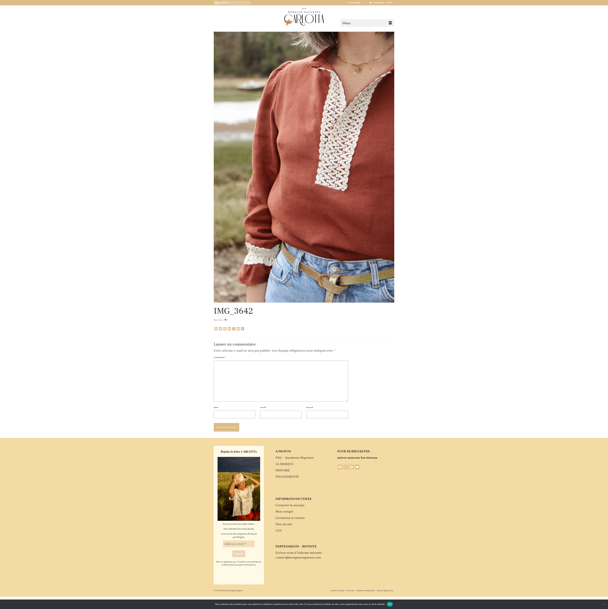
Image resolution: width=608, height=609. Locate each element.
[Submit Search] (216, 3)
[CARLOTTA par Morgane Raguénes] (304, 16)
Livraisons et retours (290, 518)
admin (220, 320)
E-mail (263, 407)
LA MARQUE (284, 464)
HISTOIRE (283, 470)
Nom (216, 407)
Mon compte (284, 511)
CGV (279, 530)
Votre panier (382, 2)
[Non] (604, 604)
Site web (309, 407)
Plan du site (284, 524)
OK (389, 604)
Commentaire (220, 357)
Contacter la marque (290, 505)
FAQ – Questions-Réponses (295, 457)
